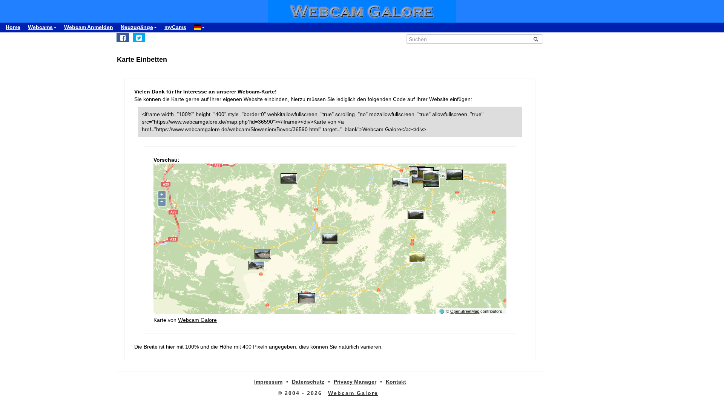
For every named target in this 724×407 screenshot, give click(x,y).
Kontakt (396, 382)
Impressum (268, 382)
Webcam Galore (197, 320)
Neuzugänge (137, 27)
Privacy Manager (355, 382)
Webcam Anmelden (88, 27)
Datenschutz (308, 382)
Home (13, 27)
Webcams (40, 27)
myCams (175, 27)
